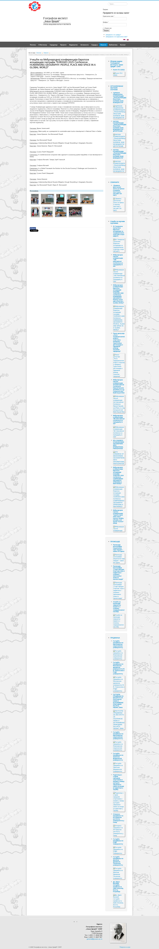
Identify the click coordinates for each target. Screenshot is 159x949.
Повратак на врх (125, 947)
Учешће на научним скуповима (117, 222)
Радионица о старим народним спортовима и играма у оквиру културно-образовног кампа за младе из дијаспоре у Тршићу (118, 782)
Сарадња (94, 45)
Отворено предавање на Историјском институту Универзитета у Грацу (118, 818)
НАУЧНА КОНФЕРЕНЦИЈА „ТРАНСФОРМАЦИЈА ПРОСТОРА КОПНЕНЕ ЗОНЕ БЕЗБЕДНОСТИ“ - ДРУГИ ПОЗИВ (119, 126)
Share (32, 228)
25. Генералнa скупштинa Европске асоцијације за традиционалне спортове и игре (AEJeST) (118, 231)
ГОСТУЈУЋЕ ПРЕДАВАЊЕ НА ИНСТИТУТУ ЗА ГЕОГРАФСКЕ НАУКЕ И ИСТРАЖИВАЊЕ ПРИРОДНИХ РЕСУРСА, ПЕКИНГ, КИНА (118, 700)
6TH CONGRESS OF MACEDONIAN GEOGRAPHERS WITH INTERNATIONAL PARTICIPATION (118, 444)
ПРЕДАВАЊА (115, 638)
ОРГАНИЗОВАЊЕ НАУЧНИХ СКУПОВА (116, 88)
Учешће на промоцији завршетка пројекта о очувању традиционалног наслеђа (119, 607)
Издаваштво (73, 45)
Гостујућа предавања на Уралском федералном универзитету (118, 756)
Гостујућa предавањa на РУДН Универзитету (118, 841)
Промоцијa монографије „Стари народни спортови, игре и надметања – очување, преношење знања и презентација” (119, 572)
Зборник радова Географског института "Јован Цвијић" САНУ (116, 63)
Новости (103, 45)
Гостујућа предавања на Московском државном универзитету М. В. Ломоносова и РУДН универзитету (119, 668)
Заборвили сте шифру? (113, 35)
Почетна (33, 45)
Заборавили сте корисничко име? (116, 37)
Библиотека (113, 45)
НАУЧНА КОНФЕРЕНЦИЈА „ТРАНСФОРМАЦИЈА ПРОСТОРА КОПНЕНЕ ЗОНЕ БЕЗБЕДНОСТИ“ (119, 154)
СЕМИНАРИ (114, 182)
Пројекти (63, 45)
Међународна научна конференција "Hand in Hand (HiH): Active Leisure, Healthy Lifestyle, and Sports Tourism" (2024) (118, 516)
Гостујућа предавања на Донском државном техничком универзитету (118, 861)
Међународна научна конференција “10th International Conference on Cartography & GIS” (118, 260)
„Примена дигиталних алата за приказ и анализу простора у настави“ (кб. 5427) (118, 190)
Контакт (123, 45)
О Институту (43, 45)
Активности (84, 45)
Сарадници (53, 45)
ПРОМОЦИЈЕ (115, 542)
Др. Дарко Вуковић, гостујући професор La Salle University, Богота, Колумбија (118, 886)
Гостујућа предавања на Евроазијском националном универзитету (118, 644)
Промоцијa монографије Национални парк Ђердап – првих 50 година (118, 548)
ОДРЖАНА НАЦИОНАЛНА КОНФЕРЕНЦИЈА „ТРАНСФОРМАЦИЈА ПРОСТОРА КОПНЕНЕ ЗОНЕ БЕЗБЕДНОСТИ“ (119, 97)
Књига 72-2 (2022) (118, 70)
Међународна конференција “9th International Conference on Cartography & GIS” (118, 419)
